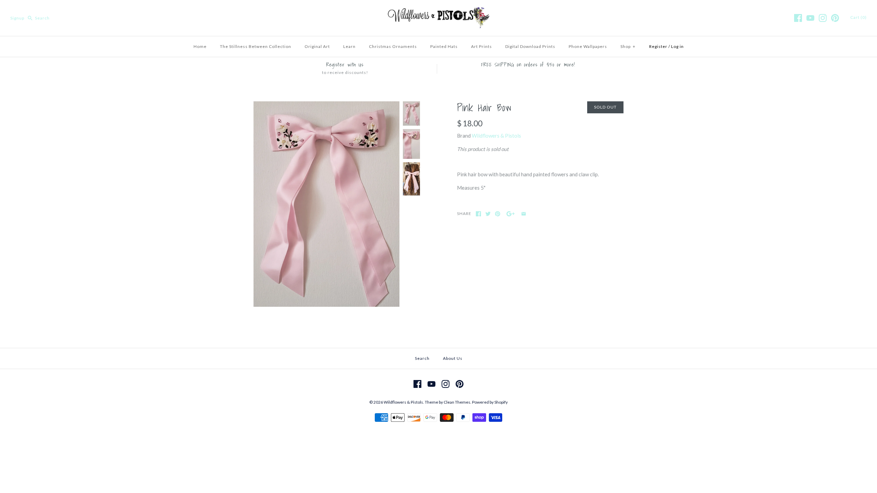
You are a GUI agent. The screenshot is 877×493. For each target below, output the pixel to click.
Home (200, 46)
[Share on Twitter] (488, 213)
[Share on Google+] (511, 213)
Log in (677, 46)
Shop (627, 46)
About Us (452, 358)
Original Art (317, 46)
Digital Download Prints (530, 46)
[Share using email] (523, 213)
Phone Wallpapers (588, 46)
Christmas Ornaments (393, 46)
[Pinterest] (835, 18)
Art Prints (481, 46)
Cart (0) (858, 17)
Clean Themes (457, 402)
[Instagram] (823, 18)
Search (422, 358)
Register (658, 46)
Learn (349, 46)
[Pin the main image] (497, 213)
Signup (17, 18)
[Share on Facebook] (478, 213)
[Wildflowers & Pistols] (438, 11)
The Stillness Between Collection (255, 46)
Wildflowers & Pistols (496, 135)
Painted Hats (444, 46)
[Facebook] (798, 18)
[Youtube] (810, 18)
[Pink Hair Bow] (326, 105)
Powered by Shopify (490, 402)
